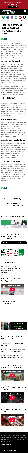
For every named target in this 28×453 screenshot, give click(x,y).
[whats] (4, 17)
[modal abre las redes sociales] (5, 39)
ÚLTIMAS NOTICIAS (7, 272)
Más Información (13, 7)
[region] (14, 224)
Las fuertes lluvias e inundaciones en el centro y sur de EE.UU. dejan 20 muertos (13, 199)
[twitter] (16, 17)
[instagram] (12, 17)
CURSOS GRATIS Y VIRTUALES (9, 266)
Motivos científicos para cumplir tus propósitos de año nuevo (11, 29)
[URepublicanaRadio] (8, 13)
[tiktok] (24, 17)
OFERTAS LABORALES (7, 270)
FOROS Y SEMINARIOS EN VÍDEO (10, 268)
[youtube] (20, 17)
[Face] (8, 17)
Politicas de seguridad (6, 444)
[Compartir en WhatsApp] (2, 39)
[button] (14, 224)
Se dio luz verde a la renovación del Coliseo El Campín (13, 204)
